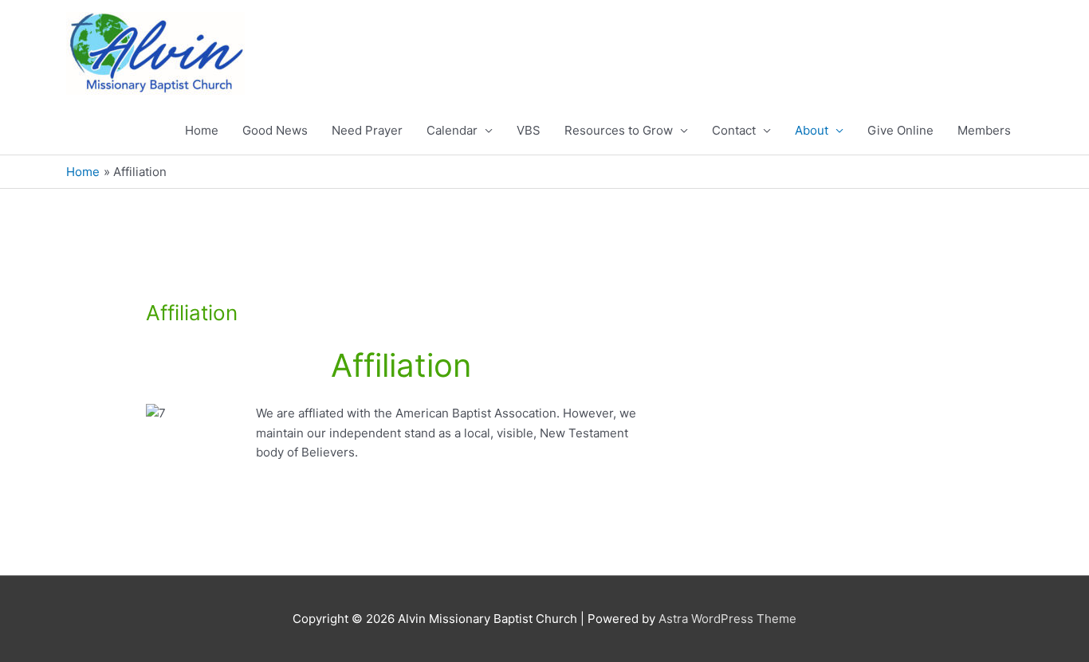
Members (984, 130)
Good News (275, 130)
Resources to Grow (618, 130)
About (811, 130)
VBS (529, 130)
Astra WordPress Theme (727, 618)
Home (201, 130)
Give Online (900, 130)
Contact (734, 130)
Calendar (452, 130)
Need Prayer (367, 130)
